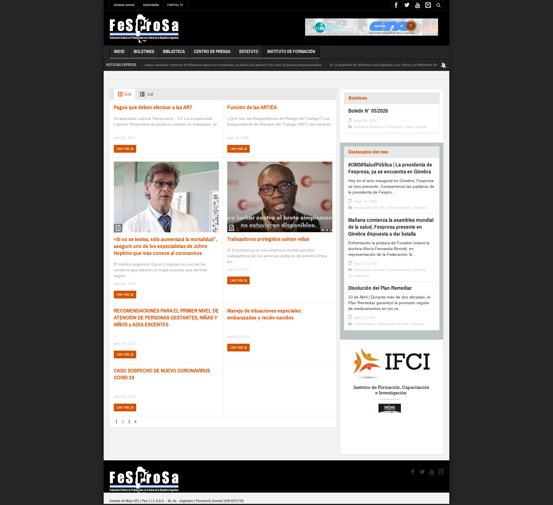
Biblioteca (174, 51)
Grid (127, 94)
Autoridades (151, 5)
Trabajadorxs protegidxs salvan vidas (268, 239)
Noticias (419, 208)
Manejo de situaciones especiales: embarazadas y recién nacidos (264, 314)
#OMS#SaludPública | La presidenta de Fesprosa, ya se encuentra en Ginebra (390, 168)
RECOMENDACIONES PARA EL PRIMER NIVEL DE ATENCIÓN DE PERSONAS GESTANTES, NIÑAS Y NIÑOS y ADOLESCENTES (166, 317)
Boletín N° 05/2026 (368, 110)
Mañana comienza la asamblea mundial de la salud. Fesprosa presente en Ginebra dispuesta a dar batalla (390, 227)
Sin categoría (358, 276)
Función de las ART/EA (252, 107)
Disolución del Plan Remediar (380, 288)
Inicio (119, 51)
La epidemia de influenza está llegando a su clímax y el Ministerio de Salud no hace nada (386, 65)
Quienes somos (124, 5)
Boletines (144, 51)
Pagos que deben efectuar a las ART (153, 107)
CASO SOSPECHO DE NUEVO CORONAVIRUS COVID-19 (162, 374)
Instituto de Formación (291, 51)
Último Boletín (416, 127)
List (150, 94)
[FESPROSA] (144, 28)
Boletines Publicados (386, 127)
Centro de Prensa (212, 51)
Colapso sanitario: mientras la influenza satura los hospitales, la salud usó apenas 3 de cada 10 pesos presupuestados (217, 65)
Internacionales (399, 208)
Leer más (123, 148)
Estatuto (248, 51)
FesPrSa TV (175, 5)
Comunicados (365, 324)
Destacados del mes (368, 152)
